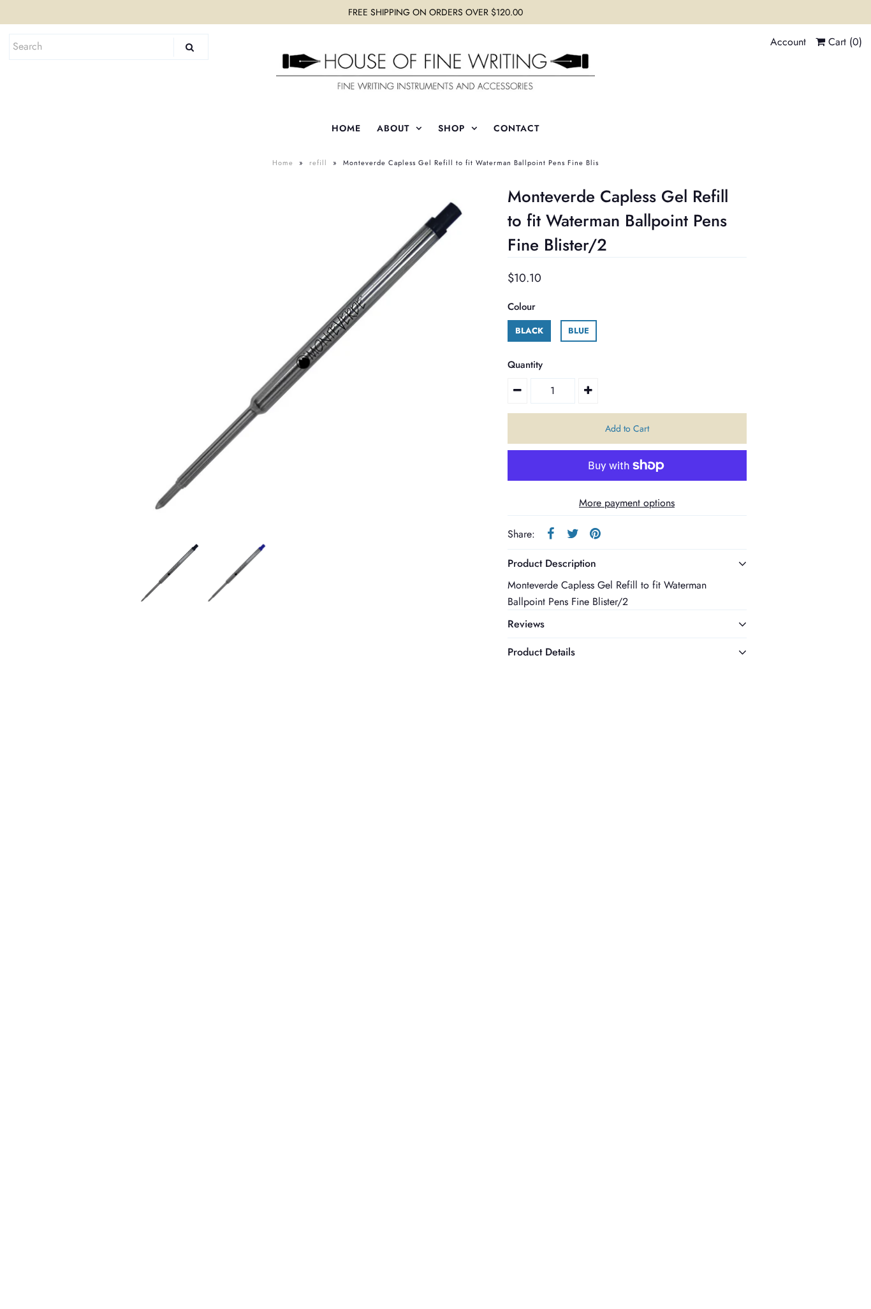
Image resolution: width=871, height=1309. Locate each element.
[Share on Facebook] (550, 533)
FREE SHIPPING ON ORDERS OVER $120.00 (435, 12)
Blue (578, 331)
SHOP (451, 128)
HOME (346, 128)
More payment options (627, 502)
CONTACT (516, 128)
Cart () (843, 41)
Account (788, 41)
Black (529, 331)
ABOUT (393, 128)
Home (282, 162)
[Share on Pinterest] (595, 533)
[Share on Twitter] (573, 533)
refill (318, 162)
